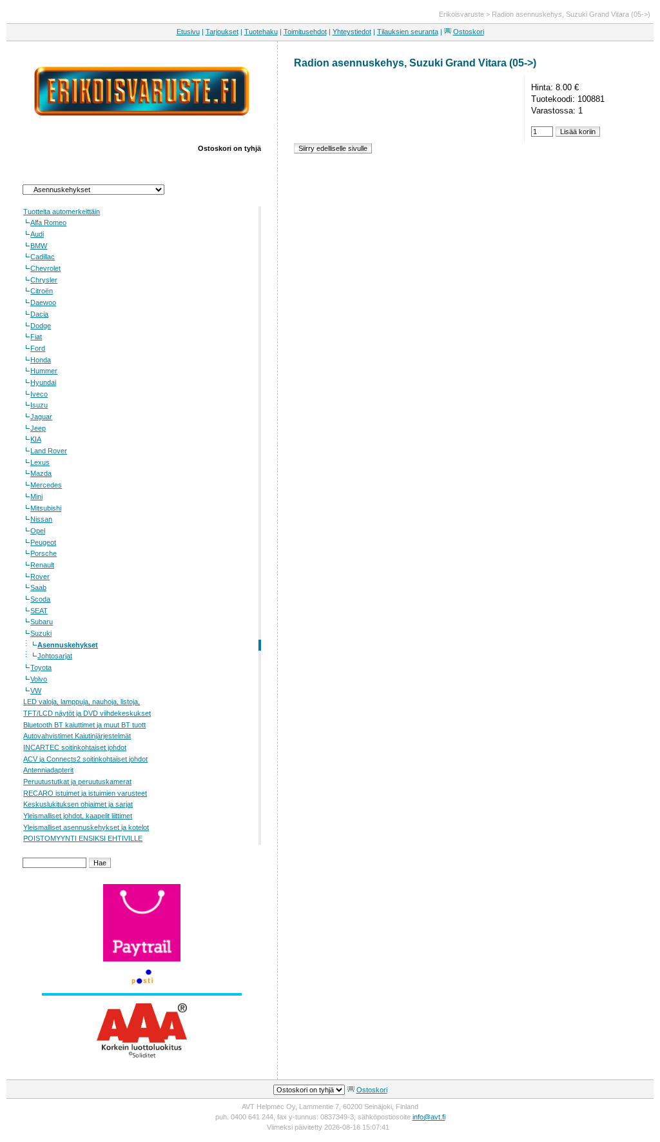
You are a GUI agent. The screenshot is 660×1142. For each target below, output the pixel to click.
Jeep (38, 428)
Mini (36, 496)
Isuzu (39, 405)
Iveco (39, 394)
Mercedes (46, 485)
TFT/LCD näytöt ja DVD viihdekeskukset (87, 713)
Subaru (41, 621)
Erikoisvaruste (461, 14)
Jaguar (41, 416)
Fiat (36, 336)
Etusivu (188, 31)
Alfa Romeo (48, 222)
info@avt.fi (428, 1117)
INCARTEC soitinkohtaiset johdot (74, 747)
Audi (37, 234)
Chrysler (43, 280)
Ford (37, 348)
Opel (37, 531)
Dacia (39, 314)
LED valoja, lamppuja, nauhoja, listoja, (81, 701)
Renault (42, 565)
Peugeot (43, 542)
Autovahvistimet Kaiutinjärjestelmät (77, 736)
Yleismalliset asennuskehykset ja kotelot (86, 827)
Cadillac (42, 257)
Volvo (38, 679)
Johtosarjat (54, 656)
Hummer (43, 371)
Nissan (41, 519)
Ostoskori (468, 31)
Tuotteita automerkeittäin (61, 211)
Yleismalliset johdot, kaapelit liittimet (77, 816)
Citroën (41, 291)
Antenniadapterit (48, 770)
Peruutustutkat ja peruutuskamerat (77, 781)
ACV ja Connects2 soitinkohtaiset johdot (85, 759)
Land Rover (48, 451)
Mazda (41, 473)
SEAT (39, 611)
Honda (40, 360)
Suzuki (41, 633)
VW (35, 690)
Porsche (43, 553)
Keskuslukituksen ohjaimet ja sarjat (78, 804)
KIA (35, 439)
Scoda (40, 599)
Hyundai (43, 382)
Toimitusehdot (305, 31)
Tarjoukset (222, 31)
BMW (38, 246)
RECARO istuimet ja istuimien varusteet (85, 793)
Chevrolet (45, 268)
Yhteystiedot (352, 31)
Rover (40, 576)
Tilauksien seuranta (407, 31)
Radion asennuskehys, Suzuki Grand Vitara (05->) (571, 14)
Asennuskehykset (67, 645)
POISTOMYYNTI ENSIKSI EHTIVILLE (82, 838)
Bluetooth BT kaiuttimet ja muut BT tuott (84, 725)
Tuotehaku (261, 31)
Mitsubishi (45, 508)
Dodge (40, 326)
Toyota (41, 667)
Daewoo (43, 302)
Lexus (40, 462)
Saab (38, 587)
